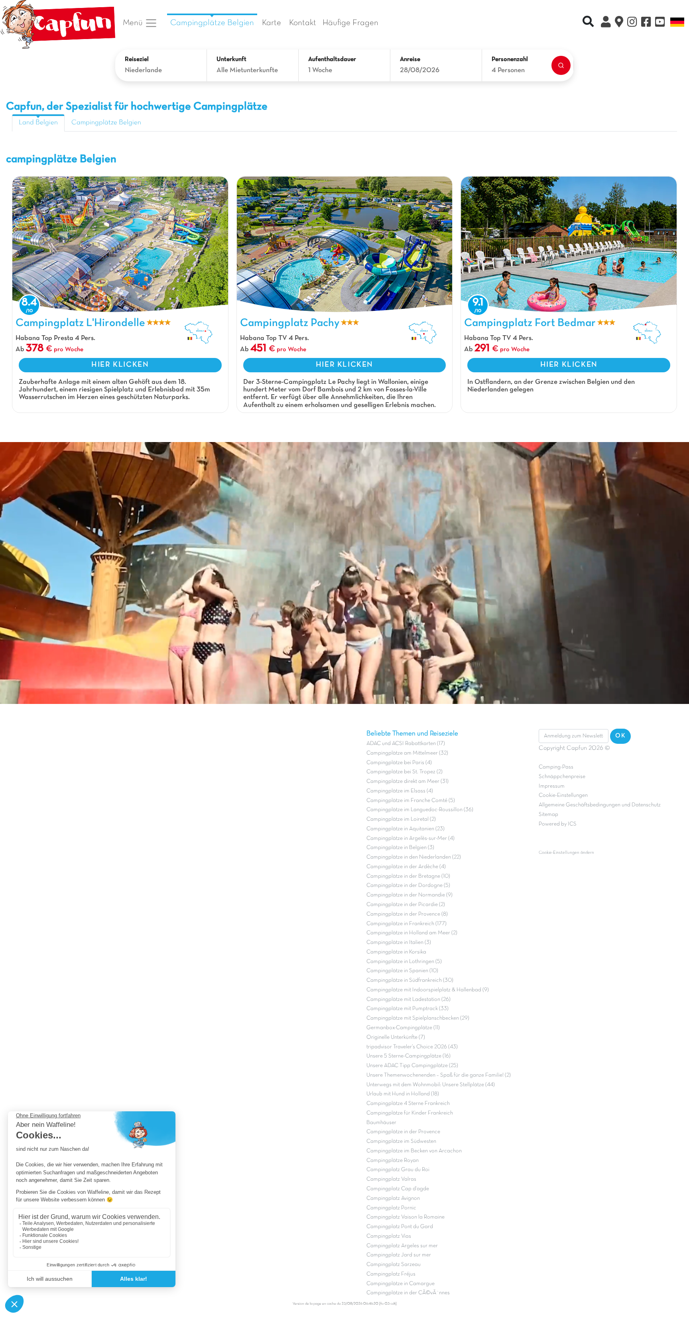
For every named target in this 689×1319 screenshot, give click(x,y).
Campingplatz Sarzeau (393, 1264)
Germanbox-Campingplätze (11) (403, 1027)
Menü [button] (134, 23)
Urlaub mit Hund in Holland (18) (402, 1094)
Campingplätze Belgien (212, 23)
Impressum (552, 786)
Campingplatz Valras (391, 1179)
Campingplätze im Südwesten (401, 1141)
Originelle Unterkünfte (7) (395, 1037)
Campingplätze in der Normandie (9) (409, 895)
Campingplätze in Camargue (400, 1283)
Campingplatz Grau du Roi (397, 1169)
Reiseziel (137, 59)
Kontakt (302, 23)
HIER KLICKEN (120, 364)
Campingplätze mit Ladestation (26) (408, 999)
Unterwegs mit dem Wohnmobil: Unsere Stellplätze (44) (430, 1084)
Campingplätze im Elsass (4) (399, 791)
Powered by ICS (558, 824)
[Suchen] (561, 65)
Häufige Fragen (350, 23)
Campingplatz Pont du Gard (399, 1226)
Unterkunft (231, 59)
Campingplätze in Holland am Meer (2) (411, 933)
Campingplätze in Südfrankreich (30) (409, 980)
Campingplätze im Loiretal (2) (401, 819)
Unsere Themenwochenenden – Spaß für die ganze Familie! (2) (438, 1075)
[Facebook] (646, 23)
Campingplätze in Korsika (396, 952)
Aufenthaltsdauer (332, 59)
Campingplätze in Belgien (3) (400, 847)
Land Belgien (38, 123)
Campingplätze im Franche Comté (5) (410, 800)
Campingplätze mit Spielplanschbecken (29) (417, 1018)
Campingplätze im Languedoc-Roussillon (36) (419, 809)
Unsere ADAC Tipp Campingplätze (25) (412, 1065)
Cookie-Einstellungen (563, 795)
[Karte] (619, 23)
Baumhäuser (381, 1122)
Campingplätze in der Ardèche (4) (406, 866)
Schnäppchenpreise (562, 776)
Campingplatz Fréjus (390, 1274)
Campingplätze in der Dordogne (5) (408, 885)
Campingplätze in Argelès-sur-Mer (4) (410, 838)
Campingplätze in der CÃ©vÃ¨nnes (408, 1292)
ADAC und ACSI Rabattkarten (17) (405, 743)
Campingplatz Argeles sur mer (402, 1245)
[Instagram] (632, 23)
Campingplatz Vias (388, 1236)
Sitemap (548, 814)
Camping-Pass (556, 767)
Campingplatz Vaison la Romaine (405, 1217)
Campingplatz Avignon (393, 1198)
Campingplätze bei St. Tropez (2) (404, 771)
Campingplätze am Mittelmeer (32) (407, 753)
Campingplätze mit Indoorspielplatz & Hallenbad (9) (427, 990)
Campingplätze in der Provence (403, 1131)
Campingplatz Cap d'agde (397, 1188)
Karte (271, 23)
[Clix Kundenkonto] (606, 23)
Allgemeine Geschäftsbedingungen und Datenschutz (600, 805)
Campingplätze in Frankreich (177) (406, 923)
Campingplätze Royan (392, 1160)
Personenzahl (510, 59)
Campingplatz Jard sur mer (398, 1255)
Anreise (410, 59)
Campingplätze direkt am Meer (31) (407, 781)
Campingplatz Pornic (391, 1208)
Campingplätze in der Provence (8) (407, 914)
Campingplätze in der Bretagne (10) (408, 876)
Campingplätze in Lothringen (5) (404, 961)
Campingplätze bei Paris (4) (399, 762)
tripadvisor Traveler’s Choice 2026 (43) (412, 1047)
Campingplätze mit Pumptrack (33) (407, 1008)
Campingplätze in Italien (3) (398, 942)
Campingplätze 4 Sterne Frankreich (408, 1103)
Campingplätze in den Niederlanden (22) (413, 857)
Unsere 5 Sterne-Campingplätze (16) (408, 1056)
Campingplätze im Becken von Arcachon (414, 1151)
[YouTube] (660, 23)
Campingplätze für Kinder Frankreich (409, 1113)
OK (620, 736)
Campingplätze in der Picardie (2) (405, 904)
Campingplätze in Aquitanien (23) (405, 829)
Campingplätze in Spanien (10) (402, 970)
